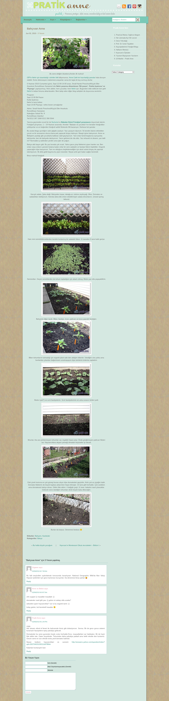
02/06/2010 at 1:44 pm (39, 622)
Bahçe (39, 538)
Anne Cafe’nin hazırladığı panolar (82, 77)
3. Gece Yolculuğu (120, 41)
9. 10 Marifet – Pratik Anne (123, 59)
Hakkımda (41, 19)
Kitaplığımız (66, 19)
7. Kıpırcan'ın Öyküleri (122, 53)
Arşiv (53, 19)
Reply (28, 581)
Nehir (74, 89)
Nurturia (55, 122)
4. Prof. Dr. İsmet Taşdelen (123, 44)
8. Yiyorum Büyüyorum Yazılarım (126, 56)
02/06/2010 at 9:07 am (39, 592)
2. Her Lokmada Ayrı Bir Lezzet (125, 38)
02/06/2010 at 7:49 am (39, 571)
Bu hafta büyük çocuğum (42, 545)
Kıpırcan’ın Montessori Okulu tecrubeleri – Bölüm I (79, 545)
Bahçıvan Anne (36, 28)
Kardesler (46, 536)
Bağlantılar (81, 19)
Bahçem (38, 536)
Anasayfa (28, 19)
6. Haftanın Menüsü (121, 50)
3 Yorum (41, 33)
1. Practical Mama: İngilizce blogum (127, 35)
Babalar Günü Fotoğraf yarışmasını (76, 122)
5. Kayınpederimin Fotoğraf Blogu (126, 47)
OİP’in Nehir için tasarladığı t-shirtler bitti (42, 77)
